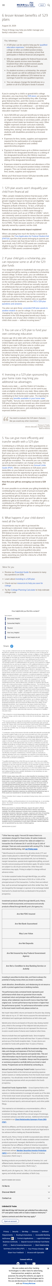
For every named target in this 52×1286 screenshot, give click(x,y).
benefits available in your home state (29, 398)
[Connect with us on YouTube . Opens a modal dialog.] (34, 1263)
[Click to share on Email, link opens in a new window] (11, 646)
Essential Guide (22, 572)
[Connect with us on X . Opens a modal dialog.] (26, 1263)
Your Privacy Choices (36, 1249)
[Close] (48, 1268)
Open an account (10, 1221)
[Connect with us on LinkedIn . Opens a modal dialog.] (18, 1263)
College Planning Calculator (23, 590)
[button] (3, 5)
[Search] (48, 5)
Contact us (6, 1198)
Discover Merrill (8, 1192)
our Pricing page (31, 849)
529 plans (32, 96)
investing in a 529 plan (25, 579)
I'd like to (6, 1186)
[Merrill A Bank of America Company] (26, 4)
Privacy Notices (29, 1283)
